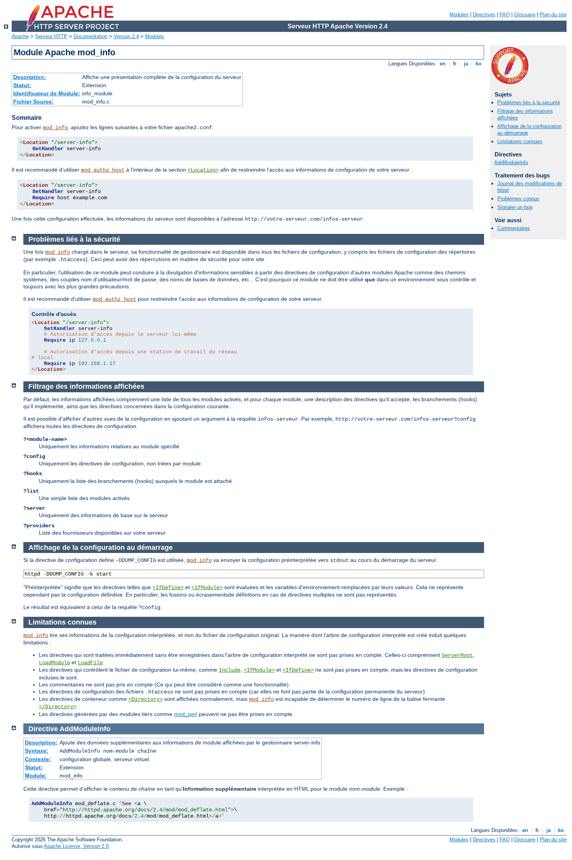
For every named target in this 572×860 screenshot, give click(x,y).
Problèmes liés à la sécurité (528, 102)
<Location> (203, 170)
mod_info (55, 128)
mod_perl (185, 714)
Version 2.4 (126, 36)
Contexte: (38, 759)
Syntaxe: (36, 751)
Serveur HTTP (51, 36)
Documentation (90, 36)
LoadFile (90, 663)
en (442, 64)
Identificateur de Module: (46, 93)
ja (466, 64)
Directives (484, 15)
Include (229, 670)
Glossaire (524, 15)
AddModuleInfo (511, 162)
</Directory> (57, 707)
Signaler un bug (514, 207)
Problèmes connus (518, 199)
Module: (36, 775)
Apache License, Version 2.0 (76, 846)
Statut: (22, 85)
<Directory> (145, 699)
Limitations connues (519, 141)
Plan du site (553, 15)
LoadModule (54, 663)
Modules (458, 15)
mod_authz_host (103, 170)
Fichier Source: (33, 101)
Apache (20, 36)
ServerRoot (457, 655)
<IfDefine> (168, 587)
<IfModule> (207, 587)
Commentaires (513, 228)
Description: (29, 77)
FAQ (505, 15)
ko (478, 64)
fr (454, 64)
